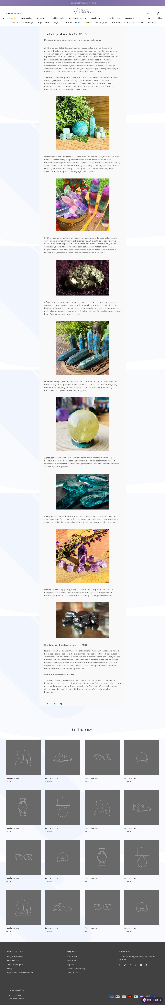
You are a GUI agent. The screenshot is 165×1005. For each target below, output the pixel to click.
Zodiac (147, 18)
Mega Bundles (26, 18)
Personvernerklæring (76, 968)
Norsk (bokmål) (12, 14)
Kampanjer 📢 (101, 22)
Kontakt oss (72, 956)
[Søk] (153, 13)
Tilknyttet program (15, 964)
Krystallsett (41, 18)
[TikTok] (146, 964)
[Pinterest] (135, 964)
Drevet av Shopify (16, 998)
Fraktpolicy (71, 960)
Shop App (151, 22)
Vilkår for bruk (73, 972)
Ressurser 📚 (129, 22)
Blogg (9, 968)
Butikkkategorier (58, 18)
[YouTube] (141, 964)
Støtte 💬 (116, 22)
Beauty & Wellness (132, 18)
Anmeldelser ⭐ (9, 18)
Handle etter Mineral (77, 18)
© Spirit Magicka (15, 996)
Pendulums (14, 22)
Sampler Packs (96, 18)
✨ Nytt (88, 22)
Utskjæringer (28, 22)
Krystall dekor (43, 22)
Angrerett (71, 964)
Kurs (141, 22)
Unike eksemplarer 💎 (71, 22)
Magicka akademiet (16, 956)
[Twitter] (125, 964)
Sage (56, 22)
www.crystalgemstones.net (89, 40)
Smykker (158, 18)
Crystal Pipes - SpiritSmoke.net (20, 972)
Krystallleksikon (13, 960)
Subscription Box (113, 18)
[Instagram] (130, 964)
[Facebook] (119, 964)
